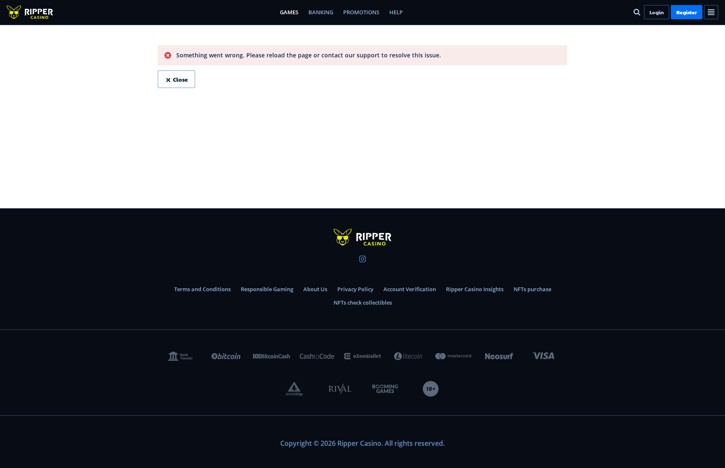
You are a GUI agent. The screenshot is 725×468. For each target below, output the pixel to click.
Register (686, 12)
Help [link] (396, 12)
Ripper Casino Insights (474, 289)
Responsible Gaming (267, 289)
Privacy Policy (355, 289)
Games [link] (289, 12)
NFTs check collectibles (363, 302)
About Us (315, 289)
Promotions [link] (361, 12)
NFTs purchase (532, 289)
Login (656, 12)
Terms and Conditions (202, 289)
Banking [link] (320, 12)
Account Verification (409, 289)
